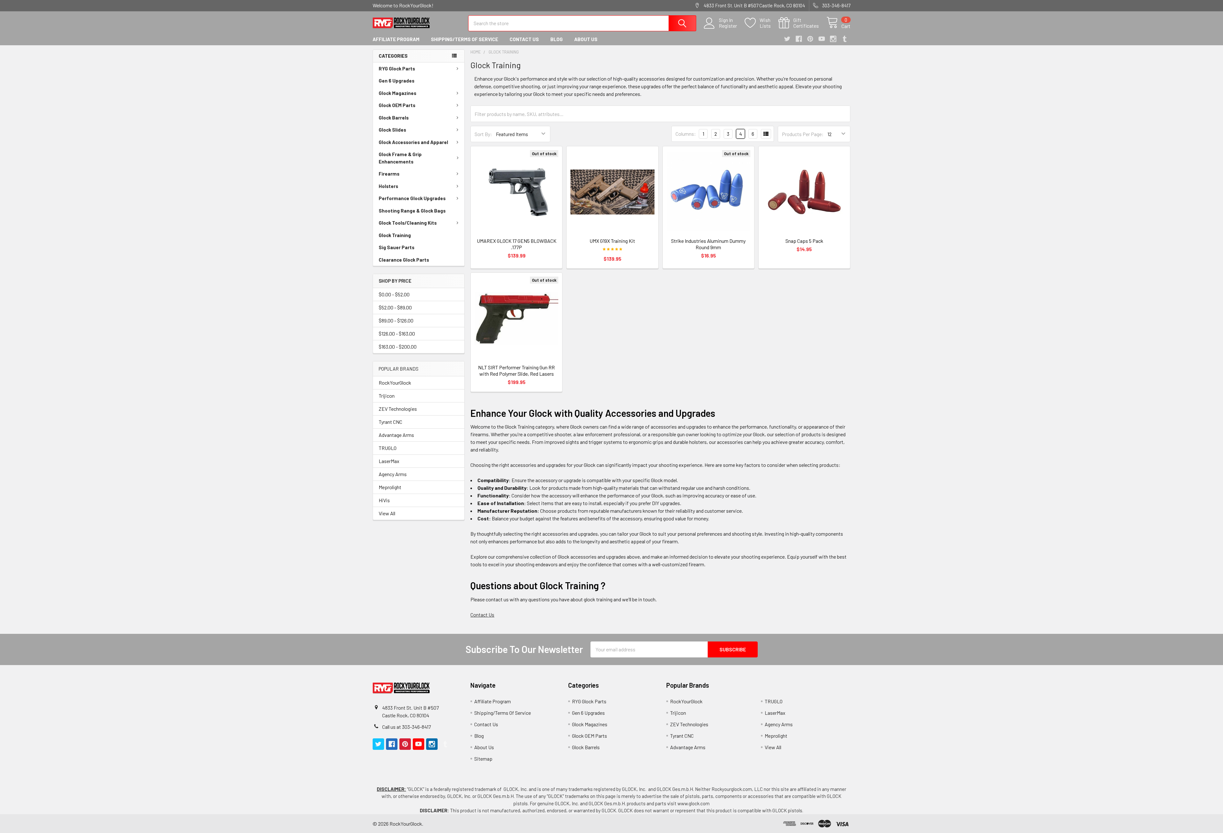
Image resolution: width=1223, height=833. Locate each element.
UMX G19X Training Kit (612, 241)
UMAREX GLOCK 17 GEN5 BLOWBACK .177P (516, 244)
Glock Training (395, 235)
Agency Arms (393, 474)
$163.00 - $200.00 (398, 347)
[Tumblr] (844, 39)
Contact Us (524, 39)
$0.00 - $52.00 (394, 294)
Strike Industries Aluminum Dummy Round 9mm (708, 244)
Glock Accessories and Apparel (413, 142)
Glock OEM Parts (397, 105)
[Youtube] (821, 39)
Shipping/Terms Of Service (464, 39)
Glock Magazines (397, 93)
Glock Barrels (394, 117)
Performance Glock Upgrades (412, 198)
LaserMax (389, 461)
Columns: (686, 134)
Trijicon (387, 396)
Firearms (389, 174)
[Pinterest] (810, 39)
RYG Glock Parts (397, 68)
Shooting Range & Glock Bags (412, 211)
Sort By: (483, 134)
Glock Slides (392, 130)
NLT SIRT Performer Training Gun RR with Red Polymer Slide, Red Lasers (516, 370)
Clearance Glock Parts (404, 260)
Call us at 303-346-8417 (406, 727)
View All (387, 513)
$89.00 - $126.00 (396, 320)
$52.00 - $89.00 (395, 307)
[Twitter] (787, 39)
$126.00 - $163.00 (397, 333)
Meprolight (390, 487)
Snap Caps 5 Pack (804, 241)
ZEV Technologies (398, 409)
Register (728, 26)
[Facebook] (799, 39)
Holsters (388, 186)
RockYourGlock (395, 383)
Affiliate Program (396, 39)
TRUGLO (388, 448)
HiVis (384, 500)
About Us (585, 39)
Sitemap (483, 759)
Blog (556, 39)
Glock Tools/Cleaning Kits (408, 223)
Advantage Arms (396, 435)
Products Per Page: (803, 134)
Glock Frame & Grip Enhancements (400, 157)
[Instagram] (833, 39)
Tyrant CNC (390, 422)
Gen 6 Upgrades (396, 80)
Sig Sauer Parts (396, 247)
